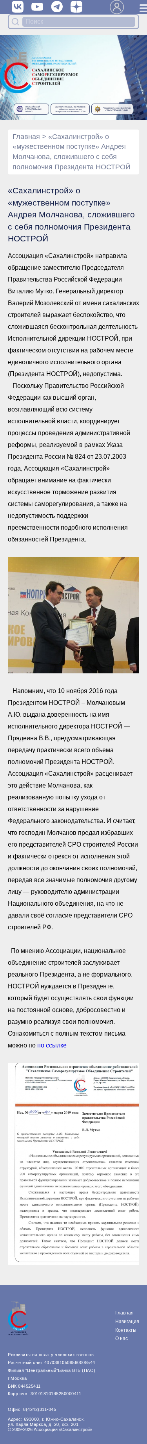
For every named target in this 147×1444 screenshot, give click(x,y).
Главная (26, 137)
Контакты (125, 1330)
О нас (121, 1338)
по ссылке (52, 1045)
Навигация (127, 1321)
